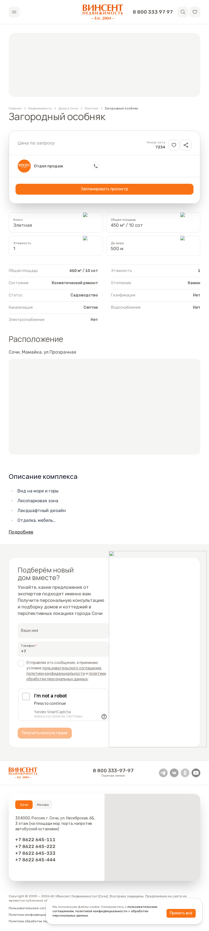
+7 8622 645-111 (35, 839)
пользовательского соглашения (71, 668)
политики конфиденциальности (55, 673)
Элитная (91, 108)
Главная (15, 108)
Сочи (24, 805)
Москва (43, 805)
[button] (194, 12)
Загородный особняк (121, 108)
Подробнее (21, 532)
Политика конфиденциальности (34, 915)
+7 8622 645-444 (35, 859)
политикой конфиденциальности (101, 911)
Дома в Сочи (68, 108)
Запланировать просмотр (104, 189)
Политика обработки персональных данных (43, 921)
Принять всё (181, 913)
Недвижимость (40, 108)
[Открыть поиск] (182, 12)
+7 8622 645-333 (35, 853)
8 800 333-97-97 (113, 770)
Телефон (28, 646)
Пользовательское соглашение (34, 908)
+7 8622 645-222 (35, 846)
